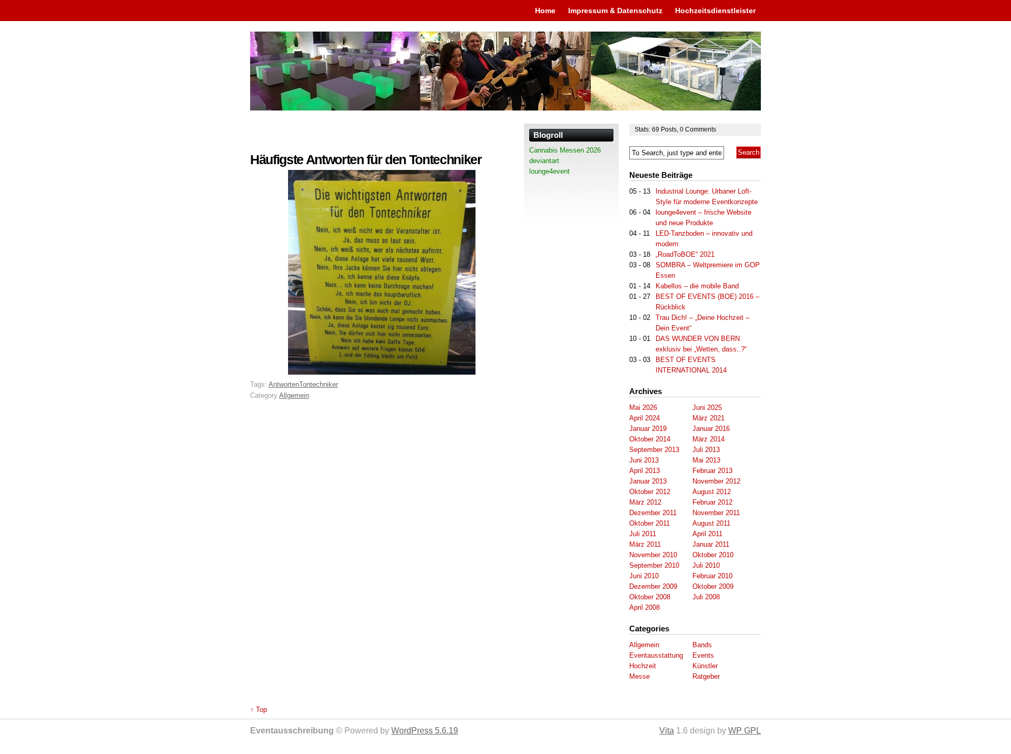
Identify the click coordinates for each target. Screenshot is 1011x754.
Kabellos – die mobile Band (697, 286)
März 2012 (645, 502)
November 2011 (716, 513)
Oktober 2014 (649, 439)
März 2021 (708, 418)
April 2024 (644, 418)
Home (545, 10)
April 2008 (644, 607)
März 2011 (645, 544)
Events (703, 655)
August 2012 (711, 492)
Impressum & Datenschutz (615, 10)
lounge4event (549, 171)
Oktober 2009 (713, 586)
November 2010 (653, 555)
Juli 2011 (642, 534)
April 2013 (644, 471)
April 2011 (707, 534)
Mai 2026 (643, 407)
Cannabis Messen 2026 (565, 150)
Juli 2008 (706, 597)
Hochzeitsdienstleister (715, 10)
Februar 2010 (712, 576)
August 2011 (711, 523)
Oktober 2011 (649, 523)
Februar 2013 (712, 471)
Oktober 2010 (713, 555)
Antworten (284, 384)
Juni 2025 (707, 407)
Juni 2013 (644, 460)
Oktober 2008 (649, 597)
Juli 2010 (706, 565)
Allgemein (294, 395)
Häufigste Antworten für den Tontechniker (366, 160)
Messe (639, 676)
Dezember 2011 (653, 513)
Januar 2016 (711, 429)
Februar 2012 (712, 502)
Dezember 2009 (653, 586)
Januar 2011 (710, 544)
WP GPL (744, 730)
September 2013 (654, 450)
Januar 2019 (648, 429)
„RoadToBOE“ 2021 (685, 254)
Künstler (705, 666)
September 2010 (654, 565)
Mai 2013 (706, 460)
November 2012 (716, 481)
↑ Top (258, 709)
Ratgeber (706, 676)
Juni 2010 (644, 576)
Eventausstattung (656, 655)
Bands (702, 645)
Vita (666, 730)
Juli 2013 (706, 450)
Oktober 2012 (649, 492)
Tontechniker (318, 384)
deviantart (544, 161)
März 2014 (708, 439)
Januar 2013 (648, 481)
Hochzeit (642, 666)
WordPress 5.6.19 (424, 730)
